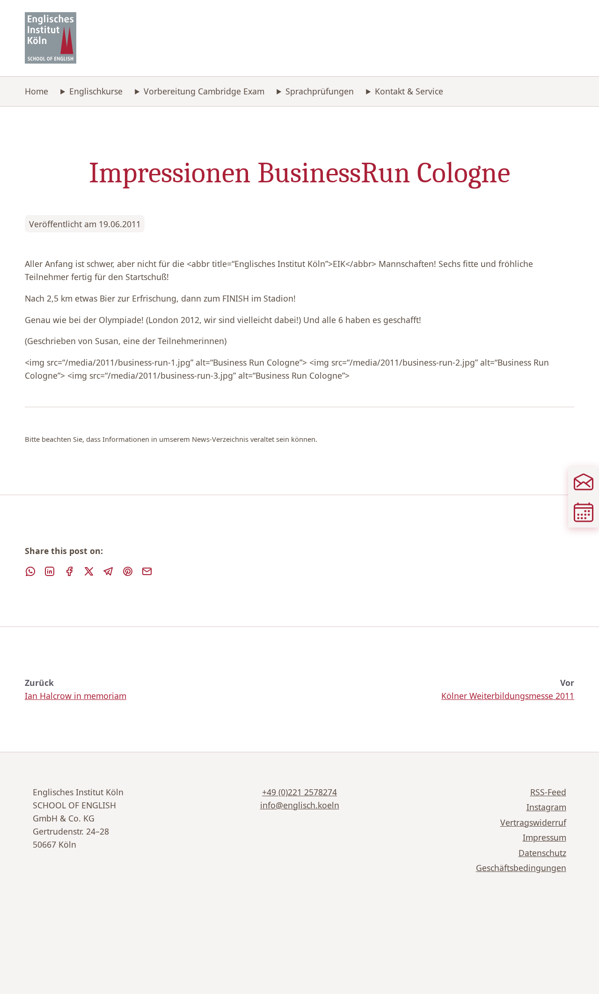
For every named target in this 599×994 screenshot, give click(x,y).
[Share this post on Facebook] (69, 571)
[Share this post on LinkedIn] (49, 571)
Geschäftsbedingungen (521, 867)
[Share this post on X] (89, 571)
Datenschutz (542, 852)
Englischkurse (96, 91)
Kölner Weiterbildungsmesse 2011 (507, 695)
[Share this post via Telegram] (108, 571)
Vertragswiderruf (533, 822)
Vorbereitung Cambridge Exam (204, 91)
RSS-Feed (548, 792)
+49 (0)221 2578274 (299, 792)
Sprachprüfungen (319, 91)
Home (36, 91)
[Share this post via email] (147, 571)
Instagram (546, 807)
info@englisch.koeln (299, 805)
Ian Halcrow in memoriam (75, 695)
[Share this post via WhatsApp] (30, 571)
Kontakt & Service (409, 91)
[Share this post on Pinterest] (127, 571)
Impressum (544, 837)
